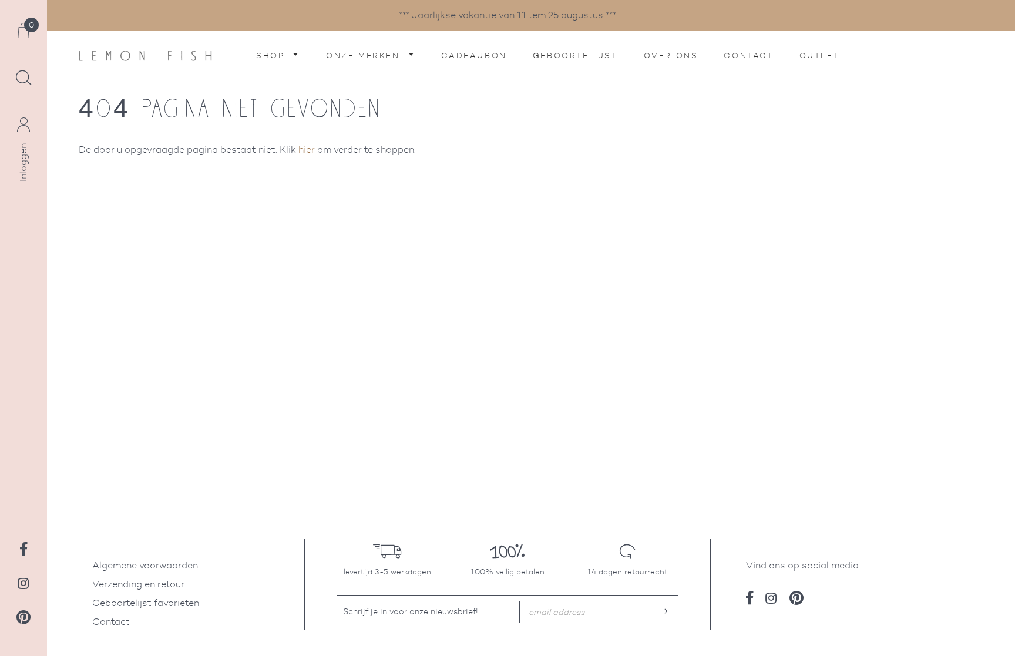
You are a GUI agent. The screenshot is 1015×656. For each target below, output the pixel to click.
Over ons (671, 55)
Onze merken (365, 55)
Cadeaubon (473, 55)
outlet (819, 55)
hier (306, 149)
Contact (748, 55)
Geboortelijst (575, 55)
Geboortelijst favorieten (145, 602)
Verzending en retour (138, 584)
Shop (272, 55)
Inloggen (23, 162)
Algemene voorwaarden (145, 565)
